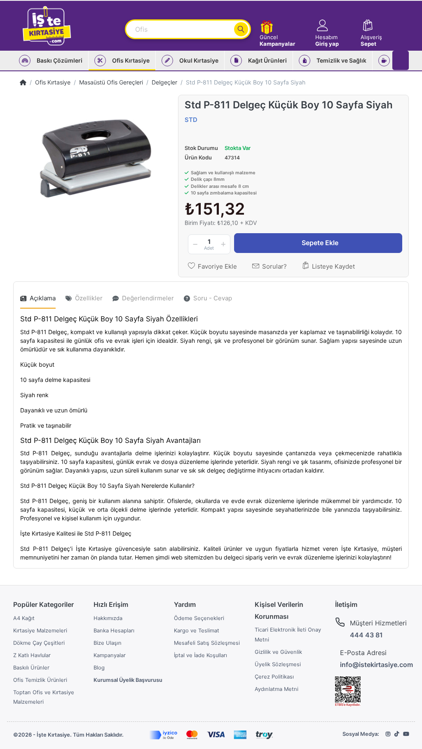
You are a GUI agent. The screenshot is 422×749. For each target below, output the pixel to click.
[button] (334, 26)
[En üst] (23, 82)
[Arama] (241, 29)
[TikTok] (396, 734)
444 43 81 (366, 635)
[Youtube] (406, 734)
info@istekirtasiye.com (376, 664)
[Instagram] (388, 734)
